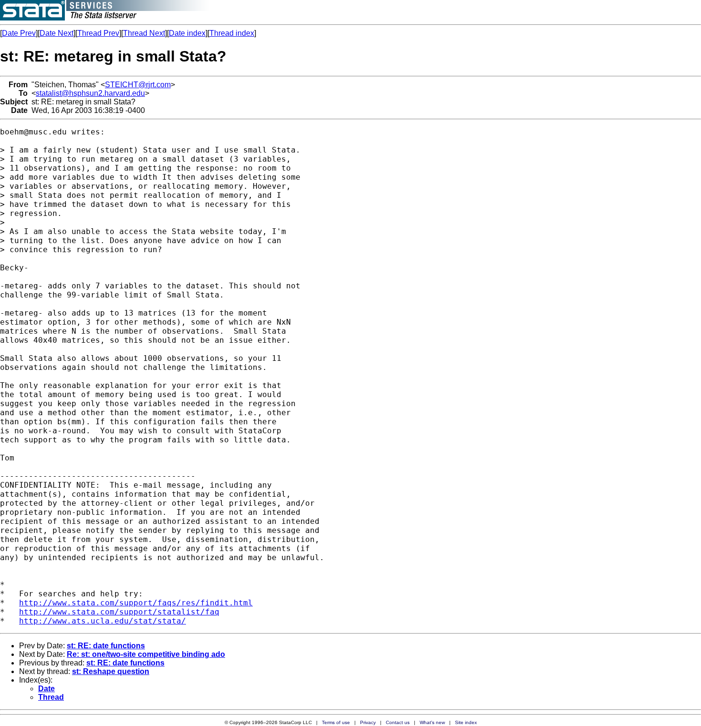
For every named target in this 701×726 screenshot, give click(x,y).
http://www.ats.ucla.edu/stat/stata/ (102, 620)
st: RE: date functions (106, 646)
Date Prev (19, 33)
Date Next (56, 33)
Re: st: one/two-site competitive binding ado (146, 654)
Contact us (398, 722)
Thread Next (144, 33)
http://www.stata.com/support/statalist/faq (119, 611)
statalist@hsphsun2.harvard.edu (90, 93)
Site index (466, 722)
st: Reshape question (110, 671)
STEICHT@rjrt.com (138, 85)
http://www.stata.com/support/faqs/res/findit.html (136, 602)
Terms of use (336, 722)
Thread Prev (98, 33)
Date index (187, 33)
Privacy (368, 722)
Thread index (231, 33)
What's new (432, 722)
